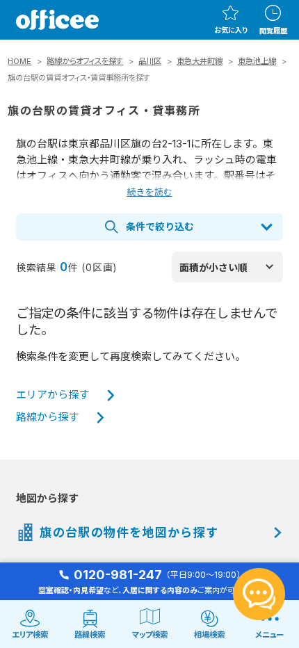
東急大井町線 (200, 61)
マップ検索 (150, 635)
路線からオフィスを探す (85, 61)
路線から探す (47, 417)
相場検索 (209, 635)
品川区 (149, 61)
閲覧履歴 (273, 30)
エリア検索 (30, 635)
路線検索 (89, 635)
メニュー (269, 635)
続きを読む (149, 192)
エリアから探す (52, 395)
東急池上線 (257, 61)
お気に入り (231, 30)
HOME (19, 61)
